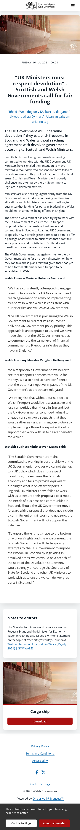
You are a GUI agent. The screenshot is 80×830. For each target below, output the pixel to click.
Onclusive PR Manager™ (48, 798)
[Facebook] (37, 772)
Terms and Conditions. (40, 753)
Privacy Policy (40, 746)
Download (40, 721)
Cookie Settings (40, 784)
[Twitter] (43, 772)
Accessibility (40, 760)
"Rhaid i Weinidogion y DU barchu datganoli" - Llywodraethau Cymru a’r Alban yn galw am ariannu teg (40, 117)
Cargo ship (40, 711)
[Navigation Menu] (73, 6)
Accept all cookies (54, 823)
